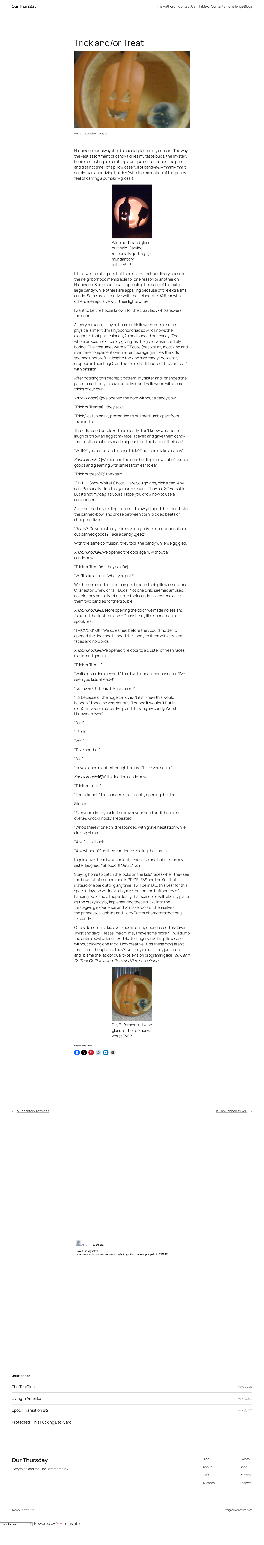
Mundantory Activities (33, 1111)
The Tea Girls (23, 1387)
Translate (71, 1523)
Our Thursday (24, 6)
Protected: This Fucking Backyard (41, 1422)
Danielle (102, 133)
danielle (90, 133)
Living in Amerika (26, 1398)
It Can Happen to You (231, 1111)
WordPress (246, 1510)
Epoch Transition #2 (30, 1410)
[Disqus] (132, 1176)
